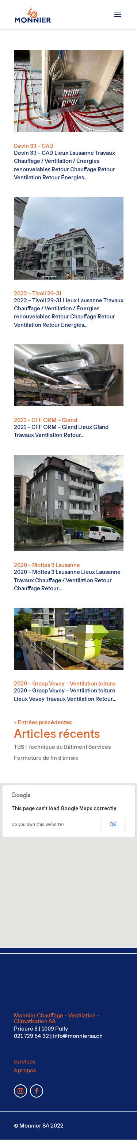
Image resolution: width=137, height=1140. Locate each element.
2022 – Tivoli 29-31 (38, 293)
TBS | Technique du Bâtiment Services (62, 746)
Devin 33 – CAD (33, 145)
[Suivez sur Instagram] (20, 1091)
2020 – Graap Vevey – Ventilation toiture (64, 683)
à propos (25, 1070)
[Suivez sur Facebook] (36, 1091)
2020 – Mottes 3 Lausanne (47, 564)
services (24, 1061)
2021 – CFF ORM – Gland (45, 419)
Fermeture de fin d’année (46, 757)
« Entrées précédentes (43, 722)
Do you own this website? (38, 824)
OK (113, 824)
